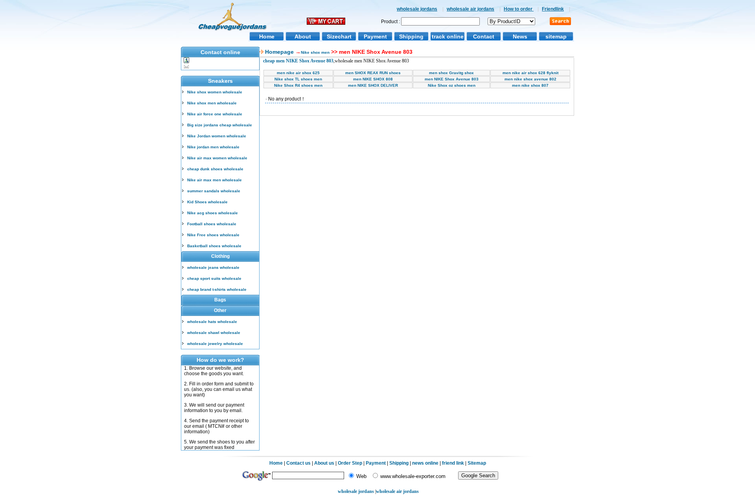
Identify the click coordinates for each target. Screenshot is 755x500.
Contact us (298, 463)
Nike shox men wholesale (212, 103)
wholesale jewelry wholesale (215, 343)
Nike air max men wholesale (214, 180)
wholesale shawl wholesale (213, 332)
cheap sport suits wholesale (214, 278)
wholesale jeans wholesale (213, 267)
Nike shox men (315, 52)
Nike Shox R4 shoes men (298, 85)
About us (324, 463)
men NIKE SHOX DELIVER (373, 85)
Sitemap (477, 463)
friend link (453, 463)
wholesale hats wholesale (212, 321)
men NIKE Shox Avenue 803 (452, 79)
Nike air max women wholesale (217, 158)
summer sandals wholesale (213, 191)
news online (425, 463)
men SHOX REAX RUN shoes (373, 73)
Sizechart (339, 36)
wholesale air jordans (470, 9)
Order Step (350, 463)
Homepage (278, 52)
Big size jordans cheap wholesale (219, 125)
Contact (483, 36)
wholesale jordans (417, 9)
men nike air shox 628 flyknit (530, 73)
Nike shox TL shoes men (298, 79)
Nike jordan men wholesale (213, 147)
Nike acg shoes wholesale (212, 213)
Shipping (411, 36)
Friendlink (553, 9)
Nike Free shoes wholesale (213, 235)
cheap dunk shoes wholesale (215, 169)
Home (266, 36)
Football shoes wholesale (211, 224)
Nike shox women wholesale (214, 92)
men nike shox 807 (530, 85)
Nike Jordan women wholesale (216, 136)
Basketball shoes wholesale (214, 246)
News (520, 36)
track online (448, 36)
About (303, 36)
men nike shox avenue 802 (530, 79)
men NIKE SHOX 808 (373, 79)
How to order (519, 9)
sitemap (556, 36)
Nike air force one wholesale (214, 114)
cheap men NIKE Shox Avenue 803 (298, 61)
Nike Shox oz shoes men (451, 85)
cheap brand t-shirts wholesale (217, 289)
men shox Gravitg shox (451, 73)
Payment (375, 36)
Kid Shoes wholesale (207, 202)
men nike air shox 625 (298, 73)
